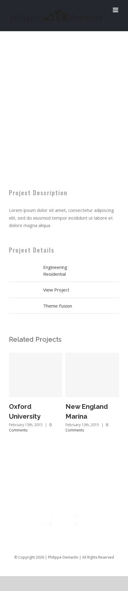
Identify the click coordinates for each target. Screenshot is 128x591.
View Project (56, 290)
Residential (54, 274)
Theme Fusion (57, 306)
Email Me (111, 566)
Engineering (55, 267)
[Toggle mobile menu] (116, 10)
